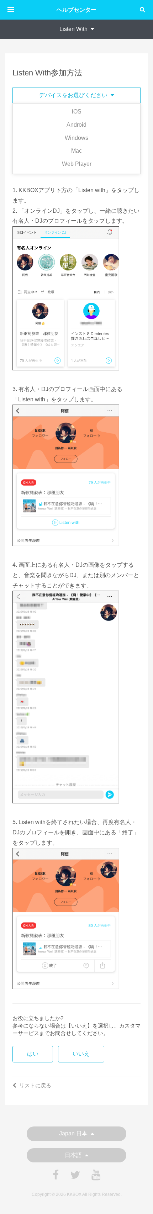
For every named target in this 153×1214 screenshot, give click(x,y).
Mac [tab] (76, 151)
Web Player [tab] (76, 164)
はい (32, 1054)
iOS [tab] (76, 112)
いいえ (81, 1054)
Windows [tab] (76, 138)
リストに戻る (35, 1085)
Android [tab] (76, 125)
